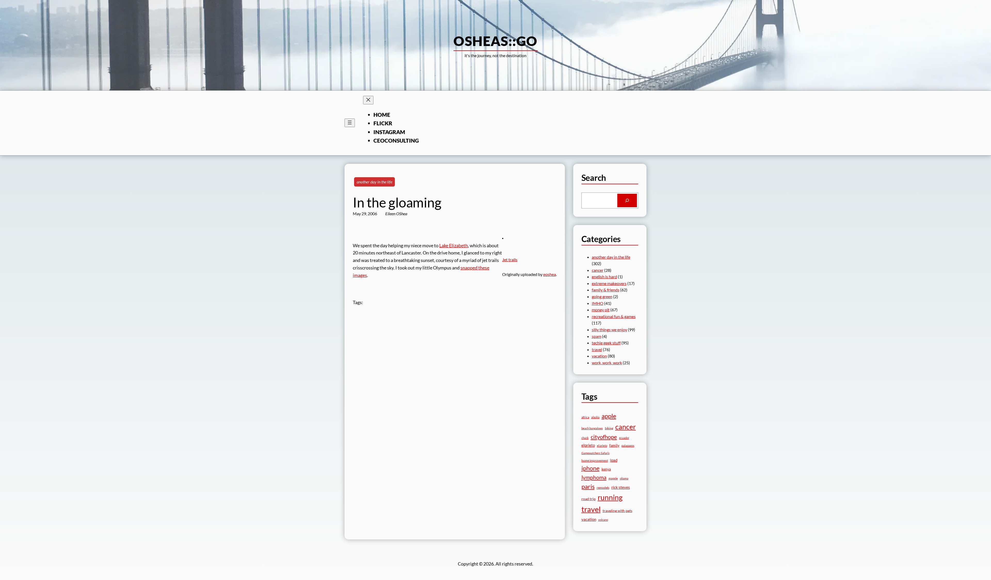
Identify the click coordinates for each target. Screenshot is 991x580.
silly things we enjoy (609, 329)
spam (596, 336)
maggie (613, 478)
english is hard (604, 276)
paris (588, 486)
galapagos (627, 445)
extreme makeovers (609, 283)
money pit (601, 309)
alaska (595, 417)
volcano (603, 519)
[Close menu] (368, 100)
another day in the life (374, 181)
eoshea (549, 274)
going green (602, 296)
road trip (588, 499)
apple (609, 416)
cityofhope (604, 436)
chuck (585, 437)
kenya (606, 469)
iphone (590, 468)
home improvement (594, 460)
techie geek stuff (606, 342)
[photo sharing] (502, 237)
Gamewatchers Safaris (595, 453)
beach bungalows (592, 428)
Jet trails (509, 259)
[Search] (627, 200)
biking (609, 428)
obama (624, 478)
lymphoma (593, 477)
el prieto (602, 445)
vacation (599, 355)
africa (585, 417)
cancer (597, 270)
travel (597, 349)
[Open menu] (350, 123)
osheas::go (495, 41)
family (614, 445)
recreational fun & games (614, 316)
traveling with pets (617, 510)
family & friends (605, 289)
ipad (613, 460)
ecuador (624, 437)
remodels (603, 488)
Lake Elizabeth (453, 245)
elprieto (588, 445)
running (610, 497)
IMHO (597, 303)
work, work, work (607, 362)
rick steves (620, 487)
